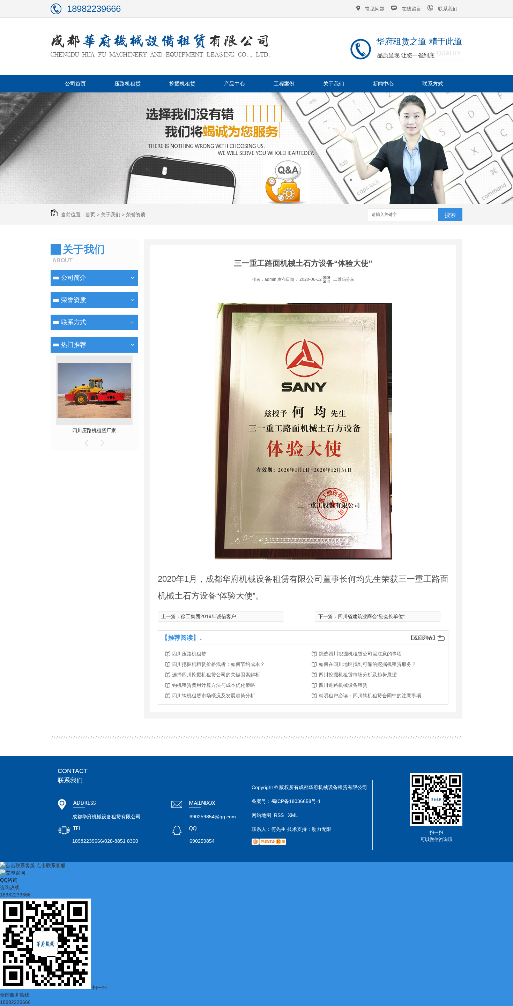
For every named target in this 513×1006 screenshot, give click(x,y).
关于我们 (333, 84)
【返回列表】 (423, 637)
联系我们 (448, 9)
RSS (279, 815)
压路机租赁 (127, 84)
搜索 (450, 215)
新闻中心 (383, 84)
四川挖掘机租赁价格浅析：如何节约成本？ (218, 664)
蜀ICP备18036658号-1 (296, 801)
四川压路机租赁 (189, 653)
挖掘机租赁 (182, 84)
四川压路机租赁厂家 (94, 430)
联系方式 (432, 84)
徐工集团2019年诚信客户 (208, 616)
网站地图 (261, 815)
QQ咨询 (8, 880)
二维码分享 (343, 279)
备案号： (261, 801)
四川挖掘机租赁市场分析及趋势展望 (358, 674)
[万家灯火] (269, 843)
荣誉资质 (136, 214)
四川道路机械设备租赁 (343, 685)
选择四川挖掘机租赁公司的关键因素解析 (216, 674)
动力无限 (321, 829)
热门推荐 (73, 344)
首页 (90, 214)
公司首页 (75, 84)
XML (293, 815)
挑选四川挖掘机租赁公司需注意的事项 (360, 653)
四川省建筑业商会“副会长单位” (371, 616)
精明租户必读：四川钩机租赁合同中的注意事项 (370, 695)
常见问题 (375, 9)
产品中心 (234, 84)
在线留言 (411, 9)
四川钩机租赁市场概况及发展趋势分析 (213, 695)
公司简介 (73, 277)
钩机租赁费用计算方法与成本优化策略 (213, 685)
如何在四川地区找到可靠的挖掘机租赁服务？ (367, 664)
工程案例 (284, 84)
